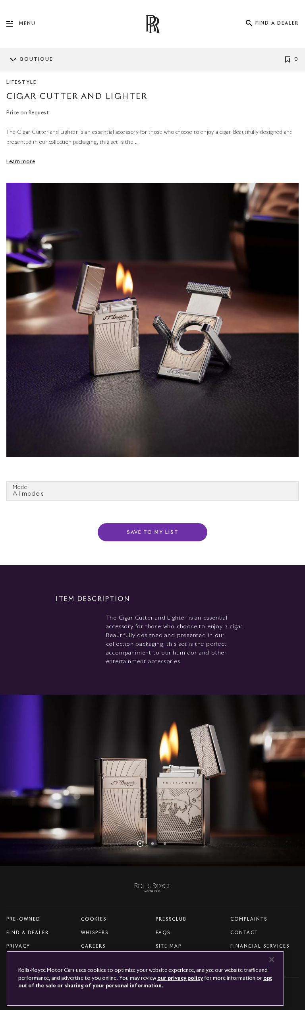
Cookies (93, 919)
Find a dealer (27, 933)
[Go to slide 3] (165, 843)
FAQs (163, 933)
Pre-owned (23, 919)
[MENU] (12, 24)
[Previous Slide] (2, 780)
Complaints (248, 919)
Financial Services (260, 946)
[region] (152, 780)
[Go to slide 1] (140, 843)
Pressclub (171, 919)
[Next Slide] (302, 780)
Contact (244, 933)
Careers (93, 946)
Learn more (20, 161)
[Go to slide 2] (152, 843)
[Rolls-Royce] (152, 886)
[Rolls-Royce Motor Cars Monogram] (152, 24)
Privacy (18, 946)
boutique (36, 59)
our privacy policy (180, 978)
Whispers (94, 933)
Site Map (168, 946)
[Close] (271, 959)
